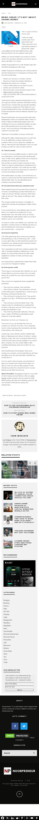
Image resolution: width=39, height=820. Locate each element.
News (5, 628)
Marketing (7, 623)
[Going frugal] (11, 37)
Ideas (5, 609)
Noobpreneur (31, 440)
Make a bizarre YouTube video (13, 92)
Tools (5, 659)
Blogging (7, 600)
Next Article (19, 410)
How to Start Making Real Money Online (19, 414)
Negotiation (7, 625)
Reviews (6, 648)
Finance (6, 606)
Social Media (8, 651)
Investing (6, 614)
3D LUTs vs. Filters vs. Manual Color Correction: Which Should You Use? (23, 495)
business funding (20, 395)
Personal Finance (9, 637)
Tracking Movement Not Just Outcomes (24, 532)
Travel (5, 662)
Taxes (5, 654)
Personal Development (11, 634)
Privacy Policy (17, 780)
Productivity (7, 640)
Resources (7, 645)
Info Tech (6, 611)
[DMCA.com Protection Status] (17, 738)
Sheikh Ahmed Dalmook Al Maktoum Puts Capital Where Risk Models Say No (23, 507)
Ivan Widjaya (8, 23)
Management (8, 620)
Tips (3, 27)
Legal (5, 617)
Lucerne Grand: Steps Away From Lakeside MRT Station (22, 543)
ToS (28, 780)
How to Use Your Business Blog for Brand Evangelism (19, 406)
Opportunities (8, 631)
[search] (34, 753)
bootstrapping (8, 395)
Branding (6, 603)
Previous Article (19, 403)
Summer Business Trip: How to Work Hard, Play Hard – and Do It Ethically (24, 519)
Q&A (5, 642)
